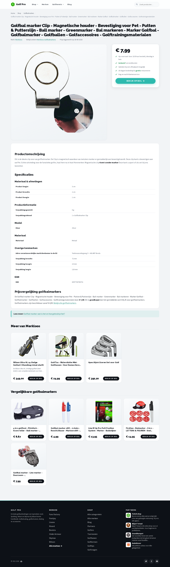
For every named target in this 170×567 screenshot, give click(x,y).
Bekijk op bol (134, 81)
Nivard (52, 526)
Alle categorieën (94, 514)
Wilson (52, 542)
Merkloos (18, 39)
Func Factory (54, 514)
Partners (91, 526)
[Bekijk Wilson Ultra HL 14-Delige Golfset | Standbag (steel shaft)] (28, 346)
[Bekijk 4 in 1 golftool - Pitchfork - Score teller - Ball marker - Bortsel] (28, 411)
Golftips (90, 546)
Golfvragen (92, 549)
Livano (52, 522)
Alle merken (92, 518)
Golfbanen (92, 538)
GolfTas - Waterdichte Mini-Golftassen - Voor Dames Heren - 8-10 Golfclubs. (66, 365)
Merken (45, 4)
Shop (34, 4)
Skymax (52, 538)
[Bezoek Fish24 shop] (128, 515)
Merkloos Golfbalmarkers (46, 39)
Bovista (52, 530)
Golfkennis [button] (57, 4)
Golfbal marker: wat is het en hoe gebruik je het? (44, 314)
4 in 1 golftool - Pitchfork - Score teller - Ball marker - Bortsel (26, 430)
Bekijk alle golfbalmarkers (65, 303)
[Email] (157, 561)
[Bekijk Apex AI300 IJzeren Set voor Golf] (103, 346)
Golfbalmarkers (29, 13)
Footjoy (52, 518)
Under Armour (55, 534)
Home (13, 13)
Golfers (90, 530)
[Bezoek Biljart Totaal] (128, 525)
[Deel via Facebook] (151, 561)
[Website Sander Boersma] (21, 561)
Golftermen (92, 542)
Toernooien (92, 534)
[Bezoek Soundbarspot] (128, 535)
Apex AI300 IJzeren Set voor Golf (103, 362)
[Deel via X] (146, 561)
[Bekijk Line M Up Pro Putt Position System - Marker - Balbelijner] (103, 411)
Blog (69, 4)
